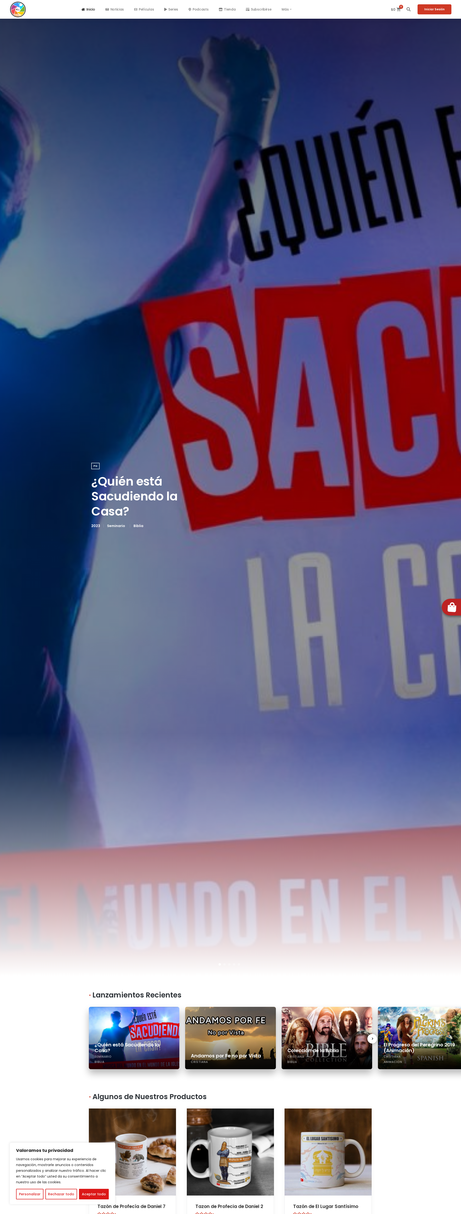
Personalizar (30, 1194)
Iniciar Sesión (434, 9)
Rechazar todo (61, 1194)
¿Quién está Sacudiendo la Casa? (134, 496)
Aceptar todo (94, 1194)
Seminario (116, 525)
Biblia (138, 525)
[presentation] (372, 1039)
